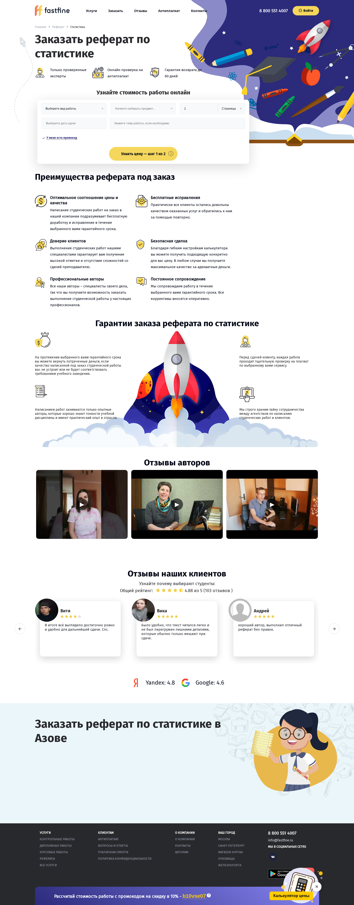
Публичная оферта (113, 852)
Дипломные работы (56, 845)
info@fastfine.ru (280, 840)
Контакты (199, 11)
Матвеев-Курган (230, 852)
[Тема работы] (177, 125)
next (334, 628)
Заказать (115, 11)
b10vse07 (194, 896)
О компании (185, 839)
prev (19, 628)
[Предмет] (143, 110)
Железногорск (230, 865)
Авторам (181, 852)
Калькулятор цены (291, 896)
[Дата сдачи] (74, 125)
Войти (308, 11)
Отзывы (140, 11)
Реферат (58, 27)
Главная (40, 27)
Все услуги (48, 865)
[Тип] (231, 110)
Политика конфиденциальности (124, 858)
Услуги (91, 11)
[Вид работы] (74, 110)
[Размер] (199, 110)
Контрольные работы (57, 839)
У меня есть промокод (61, 137)
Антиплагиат (169, 11)
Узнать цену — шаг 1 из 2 (143, 154)
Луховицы (226, 858)
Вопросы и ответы (113, 845)
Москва (224, 839)
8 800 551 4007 (273, 10)
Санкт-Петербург (231, 845)
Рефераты (47, 858)
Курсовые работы (54, 852)
